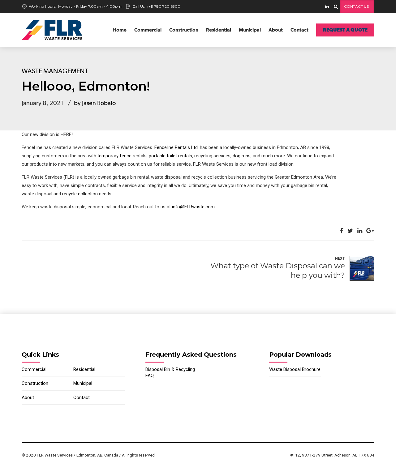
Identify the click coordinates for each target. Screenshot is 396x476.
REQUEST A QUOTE (345, 30)
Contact (299, 30)
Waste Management (55, 71)
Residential (218, 30)
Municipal (250, 30)
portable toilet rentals (170, 156)
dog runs (242, 156)
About (276, 30)
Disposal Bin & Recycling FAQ (170, 372)
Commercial (147, 30)
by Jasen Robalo (95, 103)
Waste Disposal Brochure (295, 369)
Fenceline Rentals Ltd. (176, 147)
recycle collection (80, 194)
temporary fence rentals (122, 156)
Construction (183, 30)
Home (120, 30)
